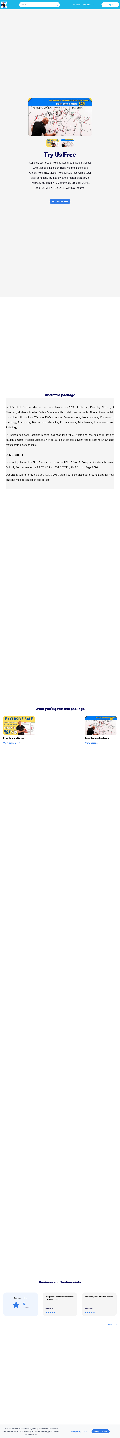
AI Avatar (86, 5)
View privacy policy (79, 1431)
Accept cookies (100, 1431)
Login (110, 5)
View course (9, 743)
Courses (76, 5)
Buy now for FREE (60, 201)
